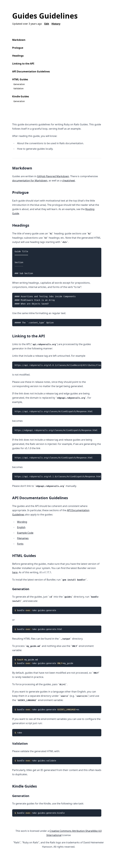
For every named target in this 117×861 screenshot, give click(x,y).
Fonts (20, 543)
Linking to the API (23, 63)
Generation (19, 84)
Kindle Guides (20, 96)
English (21, 527)
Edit (46, 23)
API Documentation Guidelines (31, 71)
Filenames (23, 538)
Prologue (17, 47)
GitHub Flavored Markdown (53, 176)
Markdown (18, 40)
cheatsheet (68, 180)
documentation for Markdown (29, 180)
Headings (18, 55)
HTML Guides (20, 79)
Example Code (25, 532)
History (55, 23)
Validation (18, 88)
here (15, 572)
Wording (22, 522)
